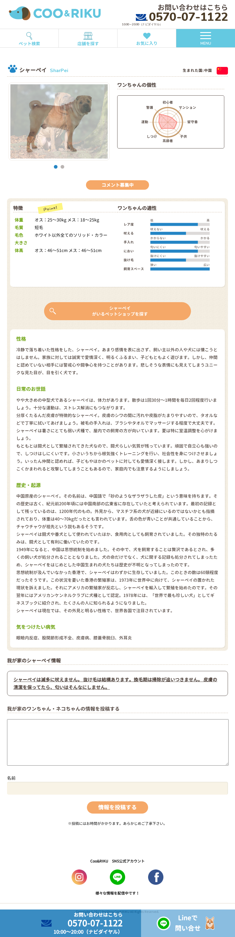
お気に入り (147, 43)
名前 (11, 778)
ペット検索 (29, 43)
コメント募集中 (118, 185)
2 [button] (62, 167)
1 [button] (55, 167)
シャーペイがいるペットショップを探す (120, 311)
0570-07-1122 (188, 17)
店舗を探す (88, 43)
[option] (59, 121)
